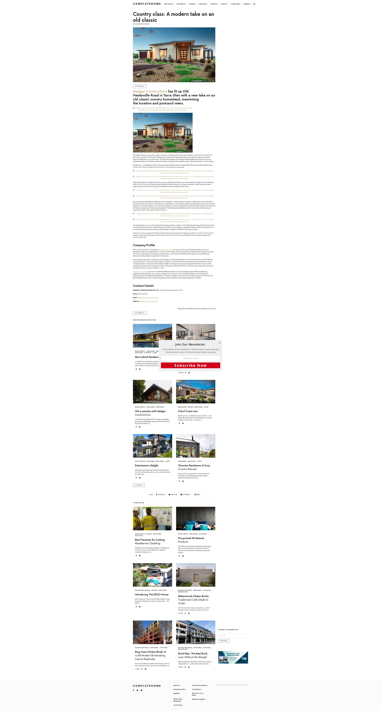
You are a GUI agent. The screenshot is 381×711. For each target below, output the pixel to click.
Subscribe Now (190, 365)
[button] (190, 344)
